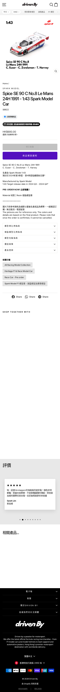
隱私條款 (38, 689)
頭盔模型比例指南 (13, 232)
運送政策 (9, 244)
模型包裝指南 (11, 238)
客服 (29, 598)
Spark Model (11, 88)
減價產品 (41, 12)
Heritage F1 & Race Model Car (19, 271)
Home (5, 83)
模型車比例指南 (12, 226)
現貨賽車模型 (29, 12)
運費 (4, 135)
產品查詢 (9, 250)
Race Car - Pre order (14, 277)
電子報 (29, 591)
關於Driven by (29, 605)
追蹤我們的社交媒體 (29, 612)
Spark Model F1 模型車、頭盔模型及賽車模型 (25, 283)
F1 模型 (51, 12)
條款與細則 (23, 689)
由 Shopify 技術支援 (30, 684)
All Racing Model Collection (17, 265)
